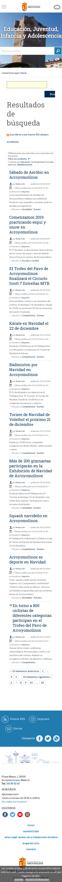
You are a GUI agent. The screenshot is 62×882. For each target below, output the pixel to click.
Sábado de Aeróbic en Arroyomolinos (29, 175)
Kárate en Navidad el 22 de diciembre (28, 326)
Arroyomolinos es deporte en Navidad (27, 559)
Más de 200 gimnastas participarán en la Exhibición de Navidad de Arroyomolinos (30, 468)
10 (31, 682)
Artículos (38, 597)
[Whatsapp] (56, 738)
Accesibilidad (31, 831)
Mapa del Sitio (31, 843)
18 (42, 682)
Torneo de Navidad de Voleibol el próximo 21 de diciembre (30, 419)
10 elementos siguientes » (37, 676)
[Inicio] (31, 7)
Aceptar (19, 880)
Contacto (31, 849)
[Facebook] (39, 738)
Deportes (25, 192)
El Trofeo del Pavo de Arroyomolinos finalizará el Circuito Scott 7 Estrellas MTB (29, 276)
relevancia (25, 162)
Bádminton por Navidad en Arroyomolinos (23, 369)
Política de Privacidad (37, 880)
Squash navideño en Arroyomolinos (28, 518)
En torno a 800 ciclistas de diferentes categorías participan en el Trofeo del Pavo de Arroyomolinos (32, 618)
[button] (4, 7)
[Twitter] (48, 738)
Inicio (23, 72)
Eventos (37, 209)
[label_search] (58, 51)
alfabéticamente (24, 164)
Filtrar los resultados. (17, 158)
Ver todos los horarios (14, 801)
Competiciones (28, 315)
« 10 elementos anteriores (25, 671)
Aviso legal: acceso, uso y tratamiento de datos (31, 837)
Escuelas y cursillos (30, 260)
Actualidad (27, 209)
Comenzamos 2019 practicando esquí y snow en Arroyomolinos (27, 225)
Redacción (20, 184)
